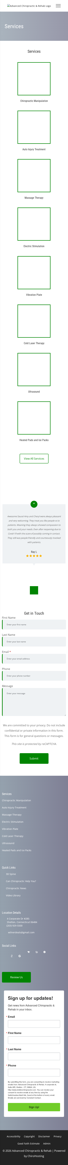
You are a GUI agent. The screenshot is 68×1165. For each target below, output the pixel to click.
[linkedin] (27, 956)
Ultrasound (8, 843)
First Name (9, 617)
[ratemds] (44, 952)
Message (7, 686)
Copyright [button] (29, 1136)
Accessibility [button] (13, 1136)
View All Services (34, 458)
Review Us (16, 977)
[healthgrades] (29, 952)
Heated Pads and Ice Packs (16, 850)
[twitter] (52, 952)
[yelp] (20, 952)
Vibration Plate (10, 828)
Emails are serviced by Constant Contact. (24, 1097)
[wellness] (36, 952)
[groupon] (19, 956)
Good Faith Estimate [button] (28, 1143)
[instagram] (3, 956)
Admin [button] (47, 1143)
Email (6, 652)
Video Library (13, 895)
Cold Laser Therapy (12, 836)
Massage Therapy (11, 814)
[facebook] (12, 952)
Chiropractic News (16, 888)
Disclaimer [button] (44, 1136)
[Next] (34, 590)
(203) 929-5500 (14, 925)
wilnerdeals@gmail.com (21, 932)
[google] (3, 952)
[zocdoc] (12, 956)
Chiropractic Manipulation (16, 800)
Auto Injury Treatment (14, 807)
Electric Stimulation (12, 821)
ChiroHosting (36, 1156)
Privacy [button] (57, 1136)
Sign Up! (34, 1107)
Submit (34, 758)
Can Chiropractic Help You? (21, 881)
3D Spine (11, 874)
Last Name (8, 635)
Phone (6, 669)
